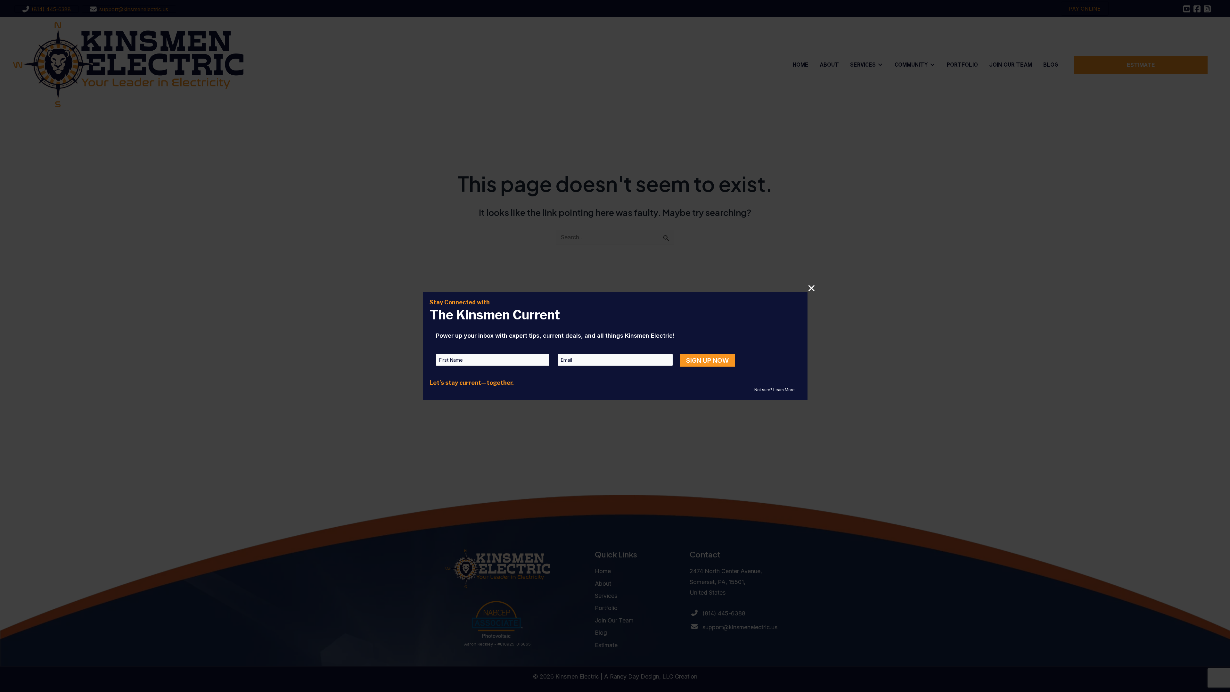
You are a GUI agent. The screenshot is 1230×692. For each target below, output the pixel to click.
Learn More (784, 389)
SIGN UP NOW (707, 360)
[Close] (812, 288)
